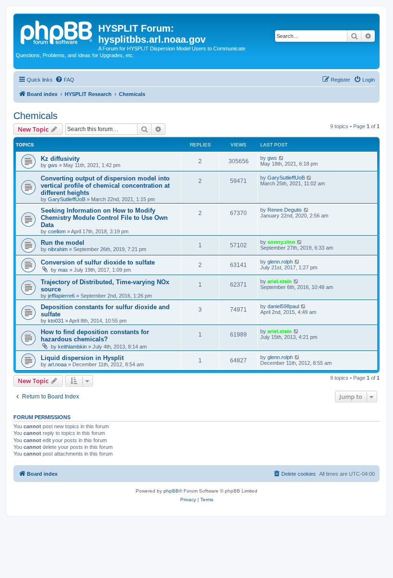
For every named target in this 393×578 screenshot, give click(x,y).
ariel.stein (279, 281)
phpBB (171, 491)
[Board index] (57, 31)
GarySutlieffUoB (66, 199)
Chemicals (35, 115)
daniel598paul (283, 306)
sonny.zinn (281, 242)
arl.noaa (57, 364)
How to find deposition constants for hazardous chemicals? (95, 335)
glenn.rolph (280, 262)
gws (53, 165)
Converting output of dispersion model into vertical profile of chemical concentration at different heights (105, 185)
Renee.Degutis (284, 210)
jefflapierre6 (61, 296)
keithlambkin (72, 346)
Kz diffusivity (60, 158)
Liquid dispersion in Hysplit (82, 357)
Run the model (62, 242)
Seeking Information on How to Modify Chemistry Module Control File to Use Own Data (104, 218)
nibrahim (58, 249)
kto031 (56, 321)
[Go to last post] (281, 158)
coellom (57, 231)
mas (63, 270)
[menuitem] (64, 79)
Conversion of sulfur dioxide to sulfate (98, 262)
